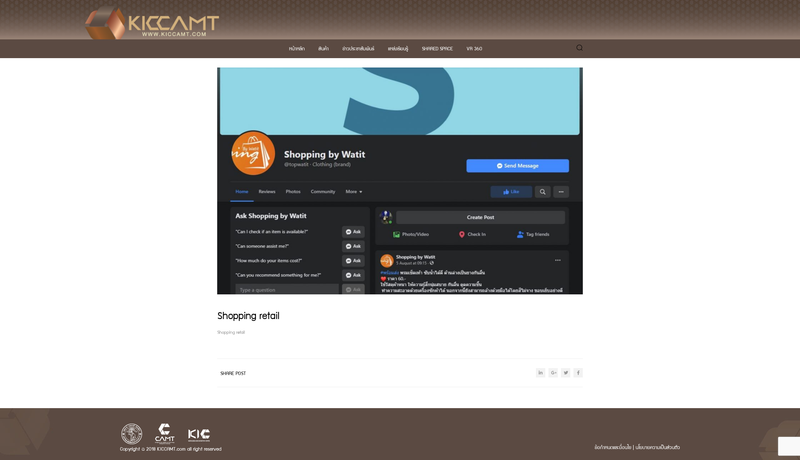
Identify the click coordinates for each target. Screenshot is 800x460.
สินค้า (323, 48)
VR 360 (474, 48)
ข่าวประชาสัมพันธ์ (358, 48)
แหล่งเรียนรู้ (398, 48)
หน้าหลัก (297, 48)
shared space (437, 48)
